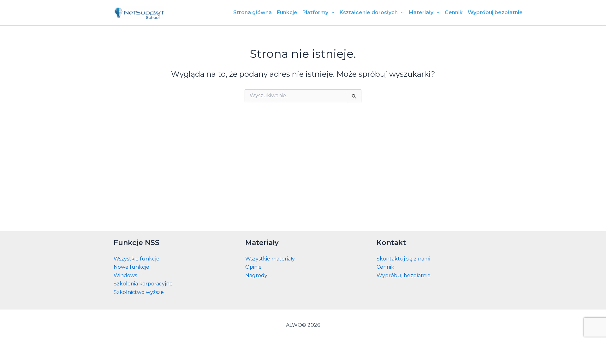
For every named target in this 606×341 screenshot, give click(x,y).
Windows (125, 275)
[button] (331, 12)
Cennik (385, 267)
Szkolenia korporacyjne (143, 284)
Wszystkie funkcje (136, 259)
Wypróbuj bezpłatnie (404, 275)
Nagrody (256, 275)
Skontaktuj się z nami (403, 259)
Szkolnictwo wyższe (139, 292)
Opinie (253, 267)
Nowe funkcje (131, 267)
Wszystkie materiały (270, 259)
